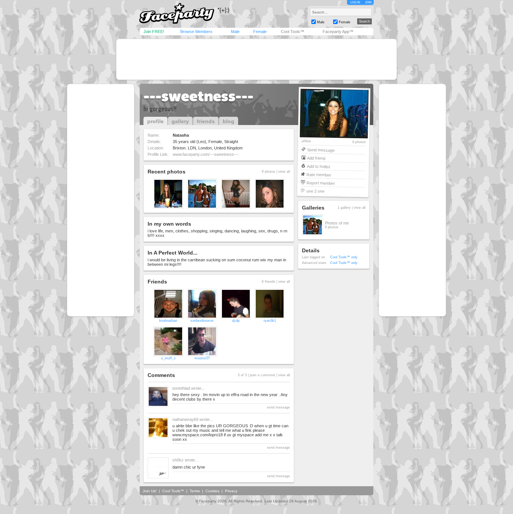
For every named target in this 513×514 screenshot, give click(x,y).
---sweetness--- (198, 96)
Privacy (231, 491)
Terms (195, 491)
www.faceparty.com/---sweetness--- (205, 154)
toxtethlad (181, 388)
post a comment (262, 375)
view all (284, 171)
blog (228, 121)
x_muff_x (168, 358)
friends (206, 121)
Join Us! (150, 491)
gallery (180, 121)
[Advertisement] (256, 59)
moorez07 (202, 358)
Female (260, 31)
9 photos (359, 142)
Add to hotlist (318, 166)
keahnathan (168, 321)
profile (155, 121)
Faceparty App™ (338, 31)
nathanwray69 (185, 419)
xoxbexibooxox (202, 321)
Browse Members (196, 31)
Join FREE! (153, 31)
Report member (320, 182)
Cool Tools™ (292, 31)
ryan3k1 (270, 321)
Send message (321, 149)
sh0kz (178, 460)
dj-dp (236, 321)
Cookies (212, 491)
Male (235, 31)
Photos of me (337, 223)
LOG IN (355, 2)
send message (278, 407)
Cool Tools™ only (344, 257)
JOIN (368, 2)
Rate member (318, 174)
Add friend (316, 157)
